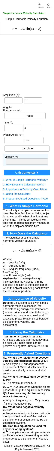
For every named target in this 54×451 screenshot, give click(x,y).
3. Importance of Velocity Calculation (25, 189)
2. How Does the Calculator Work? (23, 184)
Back (49, 6)
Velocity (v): (11, 156)
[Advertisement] (27, 63)
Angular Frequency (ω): (12, 109)
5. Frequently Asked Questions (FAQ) (25, 198)
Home (41, 6)
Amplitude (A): (11, 95)
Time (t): (8, 122)
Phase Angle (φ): (13, 134)
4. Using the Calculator (16, 193)
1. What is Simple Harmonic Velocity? (25, 179)
